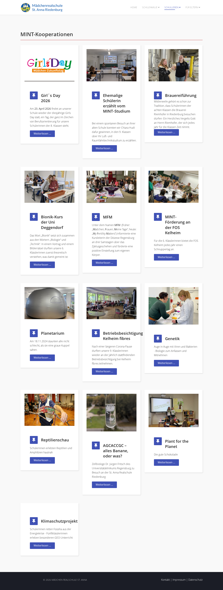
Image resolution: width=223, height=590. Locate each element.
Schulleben (171, 7)
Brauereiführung (180, 95)
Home (133, 7)
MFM (107, 217)
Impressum (179, 579)
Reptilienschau (55, 440)
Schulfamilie (149, 7)
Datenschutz (195, 579)
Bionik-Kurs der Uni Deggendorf (52, 222)
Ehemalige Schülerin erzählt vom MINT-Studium (116, 103)
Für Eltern (191, 7)
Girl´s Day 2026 (50, 98)
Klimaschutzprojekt (59, 521)
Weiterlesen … (42, 133)
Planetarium (52, 333)
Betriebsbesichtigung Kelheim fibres (123, 335)
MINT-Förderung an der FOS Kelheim (177, 224)
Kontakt (165, 579)
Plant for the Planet (177, 443)
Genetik (172, 338)
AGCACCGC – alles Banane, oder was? (115, 451)
